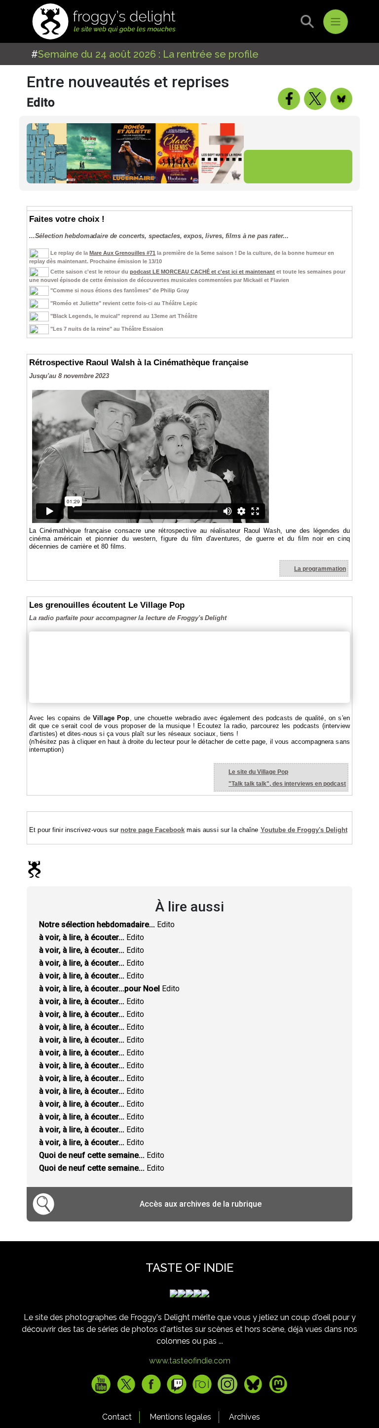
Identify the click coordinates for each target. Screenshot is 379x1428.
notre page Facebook (152, 830)
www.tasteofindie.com (189, 1360)
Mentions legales (180, 1417)
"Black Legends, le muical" (85, 316)
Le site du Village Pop (258, 771)
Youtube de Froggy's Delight (304, 830)
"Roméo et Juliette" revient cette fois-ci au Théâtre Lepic (123, 303)
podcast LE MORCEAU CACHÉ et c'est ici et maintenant (202, 272)
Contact (117, 1417)
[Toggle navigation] (335, 21)
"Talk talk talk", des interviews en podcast (287, 783)
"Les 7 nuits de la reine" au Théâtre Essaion (106, 329)
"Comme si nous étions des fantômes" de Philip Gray (119, 290)
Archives (244, 1417)
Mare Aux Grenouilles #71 (122, 253)
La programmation (320, 568)
